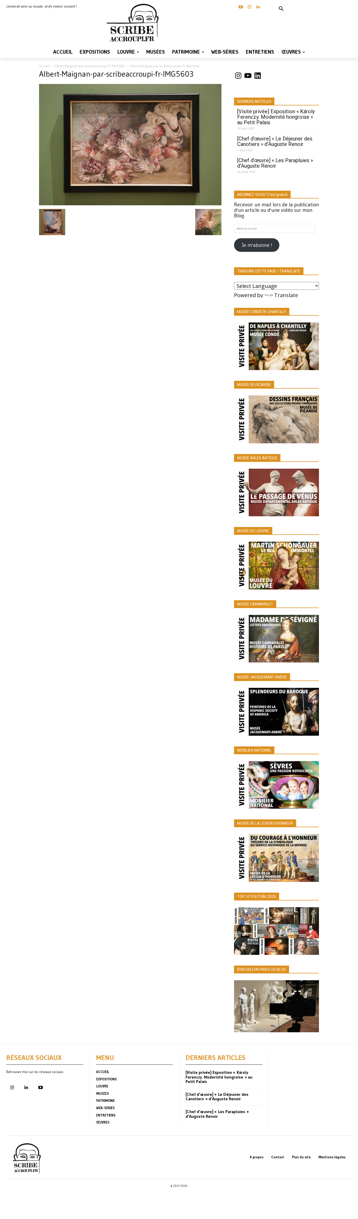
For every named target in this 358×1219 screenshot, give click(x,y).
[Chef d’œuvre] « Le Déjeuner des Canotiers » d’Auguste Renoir (274, 141)
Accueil (44, 66)
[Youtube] (40, 1087)
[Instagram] (249, 7)
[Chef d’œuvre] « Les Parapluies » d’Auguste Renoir (275, 163)
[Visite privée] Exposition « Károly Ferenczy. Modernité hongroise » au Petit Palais (276, 117)
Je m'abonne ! (257, 245)
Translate (286, 295)
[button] (281, 9)
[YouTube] (241, 7)
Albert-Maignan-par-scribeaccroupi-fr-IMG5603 (89, 66)
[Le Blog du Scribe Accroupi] (134, 22)
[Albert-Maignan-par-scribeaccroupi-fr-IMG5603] (130, 203)
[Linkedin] (258, 7)
